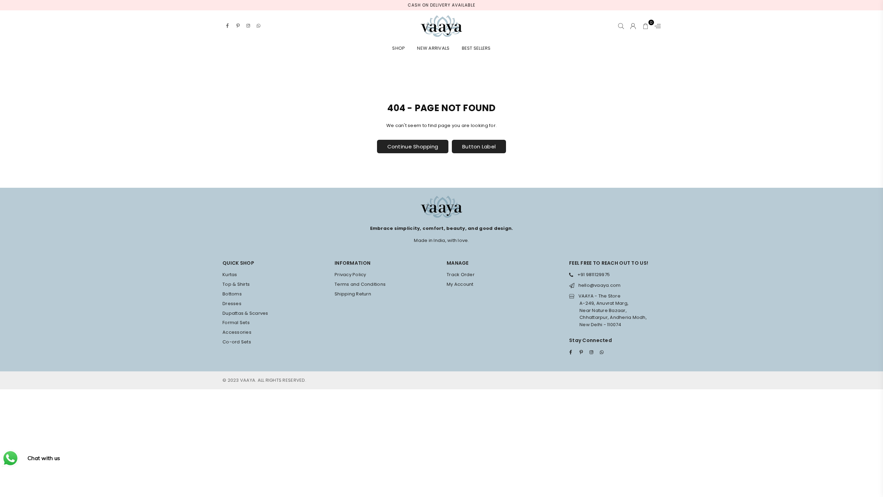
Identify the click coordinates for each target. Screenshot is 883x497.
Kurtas (229, 274)
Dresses (231, 303)
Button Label (479, 146)
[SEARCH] (621, 26)
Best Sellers (476, 48)
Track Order (461, 274)
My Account (460, 284)
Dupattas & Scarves (245, 313)
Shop (398, 48)
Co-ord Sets (236, 342)
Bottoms (232, 294)
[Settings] (656, 26)
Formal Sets (236, 322)
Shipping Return (353, 294)
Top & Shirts (236, 284)
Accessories (236, 332)
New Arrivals (433, 48)
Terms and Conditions (360, 284)
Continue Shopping (412, 146)
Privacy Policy (350, 274)
